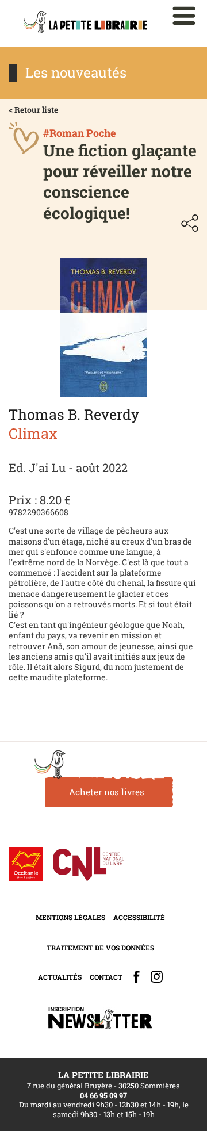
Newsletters (100, 1018)
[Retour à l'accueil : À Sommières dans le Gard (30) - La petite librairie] (85, 23)
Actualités (60, 977)
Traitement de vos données (100, 947)
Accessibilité (139, 917)
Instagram (157, 977)
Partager (189, 223)
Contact (106, 977)
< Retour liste (33, 109)
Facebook (137, 977)
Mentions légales (70, 917)
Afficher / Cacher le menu (183, 15)
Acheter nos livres (106, 792)
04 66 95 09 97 (103, 1095)
